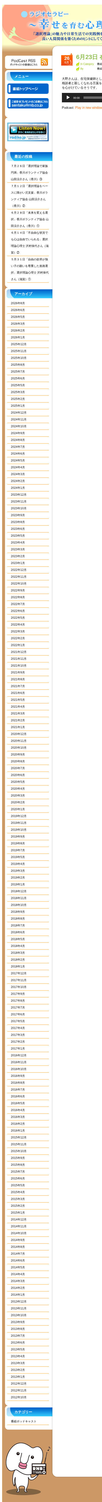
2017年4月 (18, 1028)
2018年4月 (18, 946)
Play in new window (88, 107)
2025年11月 (19, 351)
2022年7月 (18, 604)
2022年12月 (19, 570)
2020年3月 (18, 795)
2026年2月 (18, 330)
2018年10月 (19, 905)
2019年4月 (18, 864)
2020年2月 (18, 802)
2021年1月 (18, 727)
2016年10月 (19, 1069)
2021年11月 (19, 658)
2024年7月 (18, 446)
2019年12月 (19, 816)
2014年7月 (18, 1253)
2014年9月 (18, 1240)
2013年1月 (18, 1376)
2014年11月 (19, 1226)
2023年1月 (18, 563)
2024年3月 (18, 474)
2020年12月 (19, 734)
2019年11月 (19, 823)
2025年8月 (18, 364)
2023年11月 (19, 501)
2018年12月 (19, 891)
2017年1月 (18, 1048)
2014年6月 (18, 1260)
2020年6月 (18, 775)
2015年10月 (19, 1151)
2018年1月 (18, 966)
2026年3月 (18, 323)
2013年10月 (19, 1315)
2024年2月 (18, 481)
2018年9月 (18, 911)
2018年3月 (18, 952)
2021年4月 (18, 706)
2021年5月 (18, 699)
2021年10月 (19, 665)
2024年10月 (19, 426)
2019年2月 (18, 877)
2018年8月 (18, 918)
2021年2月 (18, 720)
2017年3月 (18, 1035)
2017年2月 (18, 1041)
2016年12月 (19, 1055)
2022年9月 (18, 590)
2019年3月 (18, 870)
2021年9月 (18, 672)
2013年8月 (18, 1329)
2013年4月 (18, 1356)
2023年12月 (19, 494)
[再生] (68, 97)
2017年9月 (18, 994)
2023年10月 (19, 508)
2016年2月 (18, 1123)
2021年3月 (18, 713)
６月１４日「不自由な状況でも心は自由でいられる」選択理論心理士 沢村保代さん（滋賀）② (30, 242)
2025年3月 (18, 392)
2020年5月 (18, 782)
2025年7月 (18, 371)
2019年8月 (18, 843)
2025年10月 (19, 358)
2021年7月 (18, 686)
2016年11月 (19, 1062)
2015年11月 (19, 1144)
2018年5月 (18, 939)
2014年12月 (19, 1219)
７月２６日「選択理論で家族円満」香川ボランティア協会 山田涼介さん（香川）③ (29, 172)
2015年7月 (18, 1171)
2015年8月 (18, 1164)
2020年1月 (18, 809)
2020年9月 (18, 754)
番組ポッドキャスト (24, 1421)
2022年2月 (18, 638)
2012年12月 (19, 1383)
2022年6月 (18, 611)
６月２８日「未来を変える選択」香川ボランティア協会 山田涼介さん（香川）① (30, 219)
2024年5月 (18, 460)
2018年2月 (18, 959)
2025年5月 (18, 385)
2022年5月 (18, 617)
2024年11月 (19, 419)
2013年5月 (18, 1349)
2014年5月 (18, 1267)
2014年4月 (18, 1274)
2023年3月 (18, 549)
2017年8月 (18, 1000)
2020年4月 (18, 788)
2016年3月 (18, 1117)
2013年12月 (19, 1301)
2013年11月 (19, 1308)
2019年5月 (18, 857)
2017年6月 (18, 1014)
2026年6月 (18, 310)
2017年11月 (19, 980)
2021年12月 (19, 652)
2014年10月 (19, 1233)
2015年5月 (18, 1185)
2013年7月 (18, 1335)
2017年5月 (18, 1021)
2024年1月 (18, 488)
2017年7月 (18, 1007)
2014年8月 (18, 1247)
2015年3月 (18, 1199)
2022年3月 (18, 631)
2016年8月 (18, 1082)
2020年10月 (19, 747)
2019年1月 (18, 884)
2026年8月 (18, 303)
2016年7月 (18, 1089)
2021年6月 (18, 693)
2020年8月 (18, 761)
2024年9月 (18, 433)
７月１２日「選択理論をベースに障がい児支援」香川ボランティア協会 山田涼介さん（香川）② (29, 195)
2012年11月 (19, 1390)
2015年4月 (18, 1192)
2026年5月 (18, 317)
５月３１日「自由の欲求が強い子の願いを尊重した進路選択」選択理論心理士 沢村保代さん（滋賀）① (30, 269)
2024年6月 (18, 453)
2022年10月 (19, 583)
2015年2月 (18, 1205)
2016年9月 (18, 1076)
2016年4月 (18, 1110)
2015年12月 (19, 1137)
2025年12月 (19, 344)
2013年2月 (18, 1370)
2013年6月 (18, 1342)
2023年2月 (18, 556)
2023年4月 (18, 542)
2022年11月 (19, 576)
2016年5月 (18, 1103)
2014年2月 (18, 1288)
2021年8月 (18, 679)
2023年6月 (18, 529)
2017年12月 (19, 973)
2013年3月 (18, 1363)
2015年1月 (18, 1212)
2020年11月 (19, 741)
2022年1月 (18, 645)
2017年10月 (19, 987)
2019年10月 (19, 829)
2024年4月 (18, 467)
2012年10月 (19, 1397)
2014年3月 (18, 1281)
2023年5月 (18, 535)
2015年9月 (18, 1158)
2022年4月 (18, 624)
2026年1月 (18, 337)
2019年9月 (18, 836)
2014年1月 (18, 1294)
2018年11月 (19, 898)
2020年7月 (18, 768)
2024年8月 (18, 440)
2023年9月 (18, 515)
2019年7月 (18, 850)
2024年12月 (19, 412)
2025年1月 (18, 405)
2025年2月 (18, 399)
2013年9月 (18, 1322)
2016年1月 (18, 1130)
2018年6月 (18, 932)
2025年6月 (18, 378)
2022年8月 (18, 597)
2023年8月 (18, 522)
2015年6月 (18, 1178)
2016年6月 (18, 1096)
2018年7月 (18, 925)
